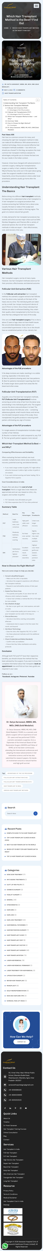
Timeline (6, 1122)
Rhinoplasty (11, 986)
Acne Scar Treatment (14, 874)
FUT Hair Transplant (10, 1156)
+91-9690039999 (15, 1095)
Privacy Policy (8, 1191)
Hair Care (10, 910)
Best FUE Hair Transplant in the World (21, 845)
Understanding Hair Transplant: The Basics (19, 103)
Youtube (31, 676)
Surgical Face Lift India (16, 1001)
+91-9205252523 (14, 1100)
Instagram (15, 676)
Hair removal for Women (16, 925)
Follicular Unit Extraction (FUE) (17, 108)
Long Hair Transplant (11, 1181)
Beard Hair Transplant (11, 1167)
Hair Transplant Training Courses (15, 1129)
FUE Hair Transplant (10, 1153)
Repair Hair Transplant (15, 981)
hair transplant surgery (21, 320)
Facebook (6, 676)
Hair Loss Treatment (14, 920)
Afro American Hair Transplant (14, 1174)
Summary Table (13, 121)
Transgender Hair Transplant (13, 1178)
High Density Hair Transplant (13, 1160)
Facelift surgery (13, 895)
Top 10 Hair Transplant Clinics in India (21, 856)
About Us (7, 1118)
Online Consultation (11, 1133)
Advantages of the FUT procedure (20, 114)
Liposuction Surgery (15, 975)
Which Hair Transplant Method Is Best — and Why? (22, 118)
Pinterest (23, 676)
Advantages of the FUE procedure (20, 110)
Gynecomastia (12, 905)
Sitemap (6, 1205)
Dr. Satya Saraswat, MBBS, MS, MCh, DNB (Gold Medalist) (23, 129)
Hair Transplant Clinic (15, 935)
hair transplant (28, 196)
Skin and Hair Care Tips (15, 996)
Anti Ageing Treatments (16, 879)
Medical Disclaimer (10, 1198)
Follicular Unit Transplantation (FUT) (19, 112)
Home (6, 28)
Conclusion (13, 125)
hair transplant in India (12, 786)
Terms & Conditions (11, 1194)
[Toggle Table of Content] (36, 100)
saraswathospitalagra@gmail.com (21, 1085)
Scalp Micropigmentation (16, 991)
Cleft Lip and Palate (14, 885)
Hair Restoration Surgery (16, 930)
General (10, 900)
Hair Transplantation (13, 93)
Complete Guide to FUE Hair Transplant (21, 833)
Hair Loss (10, 915)
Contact (6, 1140)
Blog (5, 1136)
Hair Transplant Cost (15, 940)
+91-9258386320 (15, 1090)
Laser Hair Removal (14, 960)
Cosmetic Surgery (13, 890)
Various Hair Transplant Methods (16, 105)
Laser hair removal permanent (18, 965)
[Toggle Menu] (36, 6)
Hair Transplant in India (12, 1149)
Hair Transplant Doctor (16, 945)
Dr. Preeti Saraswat (10, 1125)
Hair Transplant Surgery (16, 950)
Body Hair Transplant (11, 1170)
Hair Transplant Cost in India (13, 1201)
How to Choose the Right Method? (19, 123)
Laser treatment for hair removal (20, 970)
